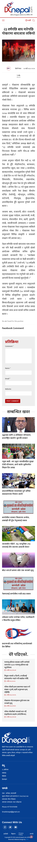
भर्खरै (29, 20)
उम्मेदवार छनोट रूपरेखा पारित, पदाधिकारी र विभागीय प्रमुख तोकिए (18, 619)
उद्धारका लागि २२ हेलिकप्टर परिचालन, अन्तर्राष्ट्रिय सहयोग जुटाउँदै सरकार (16, 436)
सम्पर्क (31, 834)
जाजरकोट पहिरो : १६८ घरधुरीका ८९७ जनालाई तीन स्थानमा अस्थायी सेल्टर (16, 545)
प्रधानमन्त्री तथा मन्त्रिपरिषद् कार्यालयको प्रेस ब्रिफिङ (17, 645)
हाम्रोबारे (6, 834)
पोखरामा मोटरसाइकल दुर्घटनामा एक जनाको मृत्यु (16, 702)
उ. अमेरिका (5, 769)
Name (8, 368)
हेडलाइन (4, 779)
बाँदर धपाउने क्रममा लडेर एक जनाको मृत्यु (18, 570)
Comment (9, 346)
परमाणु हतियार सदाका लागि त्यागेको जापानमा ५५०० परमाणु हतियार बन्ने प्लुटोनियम (16, 665)
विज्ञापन (13, 834)
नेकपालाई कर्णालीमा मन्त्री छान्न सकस (16, 594)
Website (8, 389)
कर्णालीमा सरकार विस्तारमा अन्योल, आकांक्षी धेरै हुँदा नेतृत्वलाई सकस (15, 519)
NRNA (4, 773)
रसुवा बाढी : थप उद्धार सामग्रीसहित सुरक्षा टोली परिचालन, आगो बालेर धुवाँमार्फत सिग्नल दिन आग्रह (18, 464)
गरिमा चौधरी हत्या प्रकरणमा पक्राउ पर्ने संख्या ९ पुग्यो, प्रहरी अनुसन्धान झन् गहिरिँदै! (17, 689)
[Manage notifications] (31, 836)
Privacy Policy (21, 833)
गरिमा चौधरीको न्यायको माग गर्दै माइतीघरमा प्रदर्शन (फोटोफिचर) (15, 713)
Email (7, 378)
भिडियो (4, 776)
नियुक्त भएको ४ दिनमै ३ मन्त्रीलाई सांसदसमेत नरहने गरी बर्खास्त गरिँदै (16, 677)
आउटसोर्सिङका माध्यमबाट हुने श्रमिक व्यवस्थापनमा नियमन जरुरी (16, 492)
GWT (27, 839)
